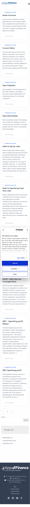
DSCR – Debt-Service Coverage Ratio (11, 280)
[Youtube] (17, 498)
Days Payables (8, 85)
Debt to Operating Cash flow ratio (13, 189)
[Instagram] (21, 498)
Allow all (14, 263)
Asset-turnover (9, 15)
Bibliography (7, 438)
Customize (14, 268)
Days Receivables (10, 116)
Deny (14, 274)
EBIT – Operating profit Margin (12, 322)
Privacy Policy (15, 489)
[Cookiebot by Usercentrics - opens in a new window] (17, 230)
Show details (21, 258)
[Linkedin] (12, 498)
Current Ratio (8, 48)
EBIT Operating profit (12, 370)
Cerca (3, 417)
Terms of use (15, 494)
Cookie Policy (15, 491)
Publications (7, 443)
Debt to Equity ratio (11, 146)
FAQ (15, 487)
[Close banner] (27, 230)
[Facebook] (8, 498)
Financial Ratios (10, 12)
